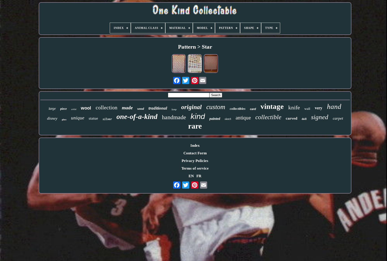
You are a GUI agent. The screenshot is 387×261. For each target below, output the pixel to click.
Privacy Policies (195, 161)
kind (198, 116)
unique (77, 118)
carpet (338, 118)
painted (214, 119)
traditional (157, 108)
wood (140, 108)
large (52, 108)
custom (215, 106)
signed (319, 117)
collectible (268, 117)
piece (63, 108)
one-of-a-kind (136, 116)
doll (304, 119)
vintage (272, 106)
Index (195, 145)
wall (307, 108)
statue (93, 118)
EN (191, 176)
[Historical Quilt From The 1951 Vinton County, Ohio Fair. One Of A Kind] (211, 64)
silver (107, 119)
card (253, 109)
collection (106, 107)
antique (243, 118)
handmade (174, 117)
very (318, 108)
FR (198, 176)
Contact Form (195, 153)
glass (64, 119)
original (191, 107)
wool (86, 108)
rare (195, 126)
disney (52, 118)
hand (334, 106)
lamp (174, 109)
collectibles (237, 108)
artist (73, 109)
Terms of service (195, 168)
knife (294, 107)
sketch (228, 119)
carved (291, 118)
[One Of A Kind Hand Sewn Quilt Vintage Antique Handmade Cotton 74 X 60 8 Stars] (194, 64)
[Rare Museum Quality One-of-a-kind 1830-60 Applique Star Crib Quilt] (178, 64)
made (127, 107)
